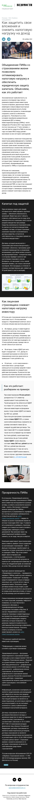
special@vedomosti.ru (17, 788)
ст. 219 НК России (20, 457)
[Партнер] (7, 5)
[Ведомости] (22, 5)
